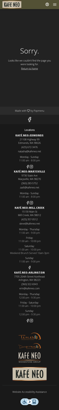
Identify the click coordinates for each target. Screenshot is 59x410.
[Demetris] (29, 345)
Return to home (29, 68)
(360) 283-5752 (29, 183)
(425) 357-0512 (29, 219)
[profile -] (47, 4)
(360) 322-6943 (29, 284)
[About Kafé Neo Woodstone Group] (29, 357)
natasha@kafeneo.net (29, 151)
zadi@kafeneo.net (29, 187)
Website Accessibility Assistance (29, 392)
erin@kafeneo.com (29, 288)
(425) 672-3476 (29, 147)
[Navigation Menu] (54, 4)
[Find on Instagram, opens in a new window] (31, 167)
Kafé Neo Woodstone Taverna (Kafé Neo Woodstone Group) (29, 374)
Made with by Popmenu (23, 111)
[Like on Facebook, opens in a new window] (29, 120)
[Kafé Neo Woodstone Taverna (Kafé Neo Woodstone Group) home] (16, 4)
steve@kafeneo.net (29, 223)
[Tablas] (29, 336)
